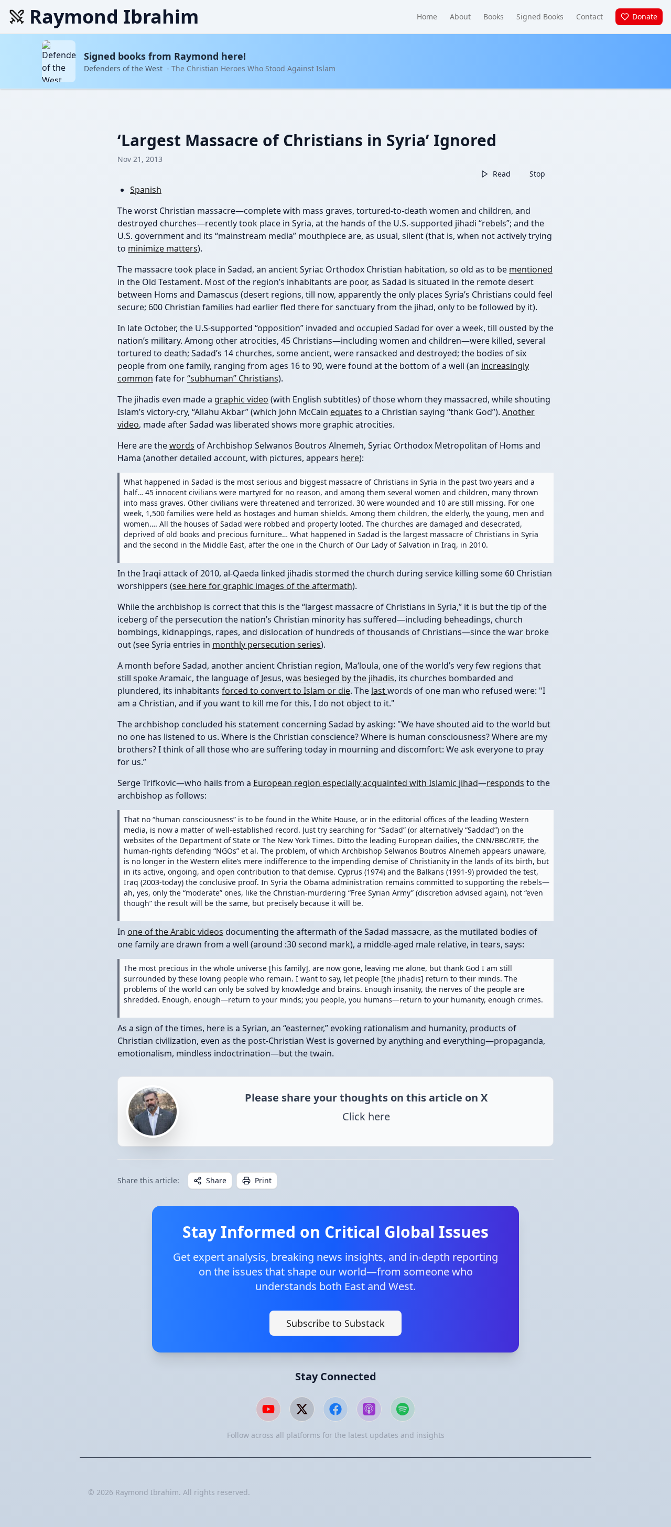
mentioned (531, 269)
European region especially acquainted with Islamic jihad (365, 783)
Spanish (145, 189)
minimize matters (163, 248)
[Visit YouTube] (268, 1409)
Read (502, 174)
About (460, 16)
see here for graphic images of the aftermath (262, 586)
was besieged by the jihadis (340, 678)
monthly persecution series (266, 644)
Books (493, 16)
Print (263, 1180)
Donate (644, 16)
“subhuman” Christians (232, 378)
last (379, 690)
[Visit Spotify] (402, 1409)
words (181, 445)
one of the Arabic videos (175, 931)
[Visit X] (302, 1409)
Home (427, 16)
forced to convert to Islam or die (286, 690)
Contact (589, 16)
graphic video (241, 399)
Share (216, 1180)
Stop (537, 174)
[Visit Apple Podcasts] (369, 1409)
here (350, 458)
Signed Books (540, 16)
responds (505, 783)
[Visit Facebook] (335, 1409)
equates (346, 412)
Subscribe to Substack (335, 1323)
